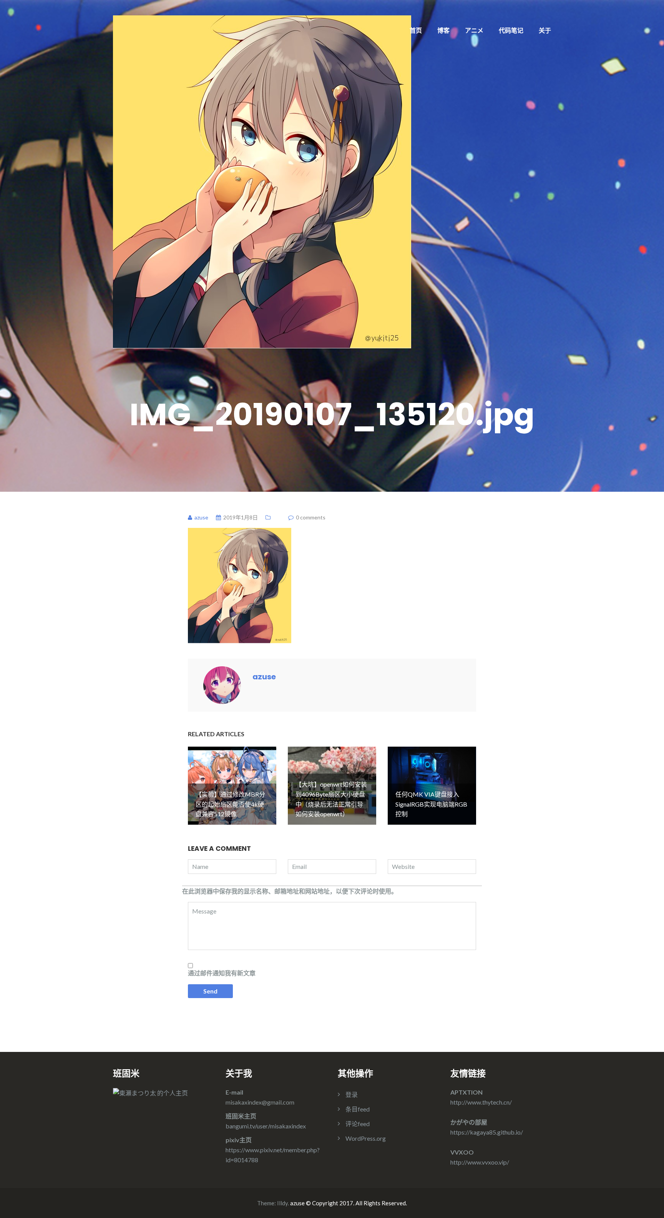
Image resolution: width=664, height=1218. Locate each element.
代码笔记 (511, 30)
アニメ (474, 30)
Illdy (282, 1203)
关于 (545, 30)
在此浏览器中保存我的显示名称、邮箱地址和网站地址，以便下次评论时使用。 (289, 891)
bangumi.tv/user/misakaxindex (266, 1126)
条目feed (357, 1109)
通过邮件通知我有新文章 (222, 973)
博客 (443, 30)
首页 (416, 30)
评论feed (357, 1123)
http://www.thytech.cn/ (481, 1102)
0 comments (310, 517)
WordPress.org (365, 1138)
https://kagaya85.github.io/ (486, 1132)
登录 (351, 1094)
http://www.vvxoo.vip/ (479, 1162)
